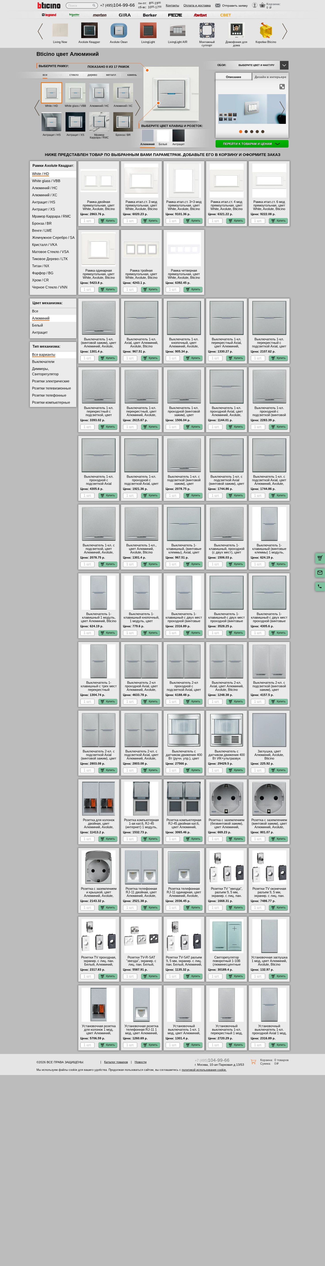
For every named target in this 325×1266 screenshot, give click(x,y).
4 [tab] (257, 131)
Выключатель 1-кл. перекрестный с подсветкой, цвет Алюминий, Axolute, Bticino (98, 415)
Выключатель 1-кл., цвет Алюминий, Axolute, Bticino (141, 548)
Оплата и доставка (197, 5)
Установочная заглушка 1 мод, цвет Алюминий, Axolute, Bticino (269, 961)
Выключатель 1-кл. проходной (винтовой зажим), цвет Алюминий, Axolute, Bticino (184, 415)
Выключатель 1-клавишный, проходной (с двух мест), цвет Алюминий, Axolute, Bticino (226, 552)
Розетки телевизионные (51, 388)
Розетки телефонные (49, 395)
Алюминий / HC (99, 106)
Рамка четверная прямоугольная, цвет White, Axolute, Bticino (184, 274)
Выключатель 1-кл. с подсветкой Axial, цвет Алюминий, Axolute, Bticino (269, 482)
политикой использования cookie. (204, 1069)
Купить (110, 220)
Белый (163, 144)
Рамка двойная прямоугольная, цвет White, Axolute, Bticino (99, 205)
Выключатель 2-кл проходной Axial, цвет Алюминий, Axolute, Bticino (141, 688)
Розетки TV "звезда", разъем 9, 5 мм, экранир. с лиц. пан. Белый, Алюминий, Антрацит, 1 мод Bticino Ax (226, 897)
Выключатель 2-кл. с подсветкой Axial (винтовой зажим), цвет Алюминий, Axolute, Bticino (98, 758)
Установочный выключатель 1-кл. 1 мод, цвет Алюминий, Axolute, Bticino (184, 1031)
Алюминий (147, 144)
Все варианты (43, 354)
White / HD (51, 106)
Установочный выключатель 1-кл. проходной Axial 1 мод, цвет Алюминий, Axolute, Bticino (269, 1033)
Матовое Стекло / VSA (50, 252)
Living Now (60, 42)
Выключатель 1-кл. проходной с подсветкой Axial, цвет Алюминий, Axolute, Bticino (141, 484)
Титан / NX (40, 266)
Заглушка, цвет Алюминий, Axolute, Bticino (269, 755)
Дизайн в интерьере (270, 77)
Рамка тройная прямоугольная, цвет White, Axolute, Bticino (141, 274)
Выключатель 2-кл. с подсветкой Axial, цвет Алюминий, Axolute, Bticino (141, 757)
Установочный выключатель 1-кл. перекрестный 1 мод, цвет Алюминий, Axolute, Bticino (227, 1033)
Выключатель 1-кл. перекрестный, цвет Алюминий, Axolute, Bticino (141, 413)
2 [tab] (246, 131)
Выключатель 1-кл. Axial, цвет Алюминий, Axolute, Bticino (141, 342)
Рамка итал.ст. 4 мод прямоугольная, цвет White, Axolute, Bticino (226, 205)
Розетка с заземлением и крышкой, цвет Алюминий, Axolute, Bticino (99, 894)
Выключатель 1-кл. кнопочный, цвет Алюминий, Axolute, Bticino (184, 344)
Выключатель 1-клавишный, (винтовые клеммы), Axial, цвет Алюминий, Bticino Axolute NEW (183, 552)
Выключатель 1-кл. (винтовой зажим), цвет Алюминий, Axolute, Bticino (98, 344)
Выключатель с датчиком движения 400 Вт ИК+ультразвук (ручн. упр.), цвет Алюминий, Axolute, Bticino (226, 760)
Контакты (172, 5)
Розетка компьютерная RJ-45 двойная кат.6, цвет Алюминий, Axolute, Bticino (183, 825)
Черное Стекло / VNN (49, 287)
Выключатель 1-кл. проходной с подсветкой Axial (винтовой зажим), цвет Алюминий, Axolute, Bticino (98, 485)
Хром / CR (40, 280)
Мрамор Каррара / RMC (99, 136)
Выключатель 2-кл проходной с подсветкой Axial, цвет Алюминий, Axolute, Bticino (184, 690)
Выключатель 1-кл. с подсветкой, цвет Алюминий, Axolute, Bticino (99, 550)
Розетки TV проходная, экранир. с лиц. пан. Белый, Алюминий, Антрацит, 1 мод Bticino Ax (98, 964)
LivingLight (148, 42)
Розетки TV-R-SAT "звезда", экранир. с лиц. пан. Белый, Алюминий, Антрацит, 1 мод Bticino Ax (141, 964)
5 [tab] (262, 131)
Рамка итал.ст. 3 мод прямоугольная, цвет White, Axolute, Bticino (141, 205)
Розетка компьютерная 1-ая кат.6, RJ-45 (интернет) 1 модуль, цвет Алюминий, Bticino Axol (141, 827)
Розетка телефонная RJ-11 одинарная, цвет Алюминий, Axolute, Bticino (184, 894)
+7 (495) (117, 5)
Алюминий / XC (123, 106)
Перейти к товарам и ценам (248, 144)
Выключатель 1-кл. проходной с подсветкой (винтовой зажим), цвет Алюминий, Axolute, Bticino (269, 416)
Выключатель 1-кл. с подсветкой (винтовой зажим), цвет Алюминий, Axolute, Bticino (184, 484)
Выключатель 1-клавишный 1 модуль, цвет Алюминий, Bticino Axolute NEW (98, 619)
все (45, 74)
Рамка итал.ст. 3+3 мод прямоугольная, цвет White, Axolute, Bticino (184, 205)
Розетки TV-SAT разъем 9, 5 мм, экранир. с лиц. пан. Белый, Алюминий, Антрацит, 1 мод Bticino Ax (184, 964)
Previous (40, 31)
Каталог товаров (116, 1062)
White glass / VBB (75, 106)
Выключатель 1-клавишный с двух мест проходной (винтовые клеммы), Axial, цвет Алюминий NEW (226, 621)
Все (35, 311)
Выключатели (43, 362)
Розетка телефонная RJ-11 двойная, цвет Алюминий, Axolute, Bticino (141, 894)
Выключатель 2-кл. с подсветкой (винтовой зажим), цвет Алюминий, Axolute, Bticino (269, 690)
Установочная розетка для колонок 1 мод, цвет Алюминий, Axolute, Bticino (99, 1031)
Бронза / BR (123, 135)
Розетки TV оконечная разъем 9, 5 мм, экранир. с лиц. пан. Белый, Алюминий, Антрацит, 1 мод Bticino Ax (269, 897)
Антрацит (178, 144)
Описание (233, 77)
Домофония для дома (236, 43)
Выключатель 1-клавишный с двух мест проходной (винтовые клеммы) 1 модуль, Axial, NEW (184, 621)
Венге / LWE (42, 230)
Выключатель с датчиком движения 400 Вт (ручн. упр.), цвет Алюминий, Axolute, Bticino (184, 758)
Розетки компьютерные (51, 402)
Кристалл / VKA (44, 245)
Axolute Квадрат (89, 42)
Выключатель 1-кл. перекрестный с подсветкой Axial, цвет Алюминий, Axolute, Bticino (269, 346)
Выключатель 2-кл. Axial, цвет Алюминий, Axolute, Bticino (226, 686)
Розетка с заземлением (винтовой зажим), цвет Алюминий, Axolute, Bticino (269, 825)
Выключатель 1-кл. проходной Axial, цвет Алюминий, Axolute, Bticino (226, 413)
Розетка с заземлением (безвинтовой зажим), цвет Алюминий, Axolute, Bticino (226, 825)
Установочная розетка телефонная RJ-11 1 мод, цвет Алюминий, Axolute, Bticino (141, 1031)
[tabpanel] (252, 109)
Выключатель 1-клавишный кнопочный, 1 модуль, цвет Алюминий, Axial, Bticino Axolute (141, 621)
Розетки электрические (50, 381)
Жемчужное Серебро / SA (53, 238)
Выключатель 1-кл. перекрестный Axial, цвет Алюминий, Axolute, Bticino (226, 344)
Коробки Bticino (266, 42)
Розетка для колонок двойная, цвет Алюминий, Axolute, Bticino (99, 825)
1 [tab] (240, 131)
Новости (141, 1062)
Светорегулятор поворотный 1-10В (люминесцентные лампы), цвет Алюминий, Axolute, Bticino (226, 966)
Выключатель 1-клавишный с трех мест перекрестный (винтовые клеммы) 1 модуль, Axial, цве (99, 690)
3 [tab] (251, 131)
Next (284, 31)
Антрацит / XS (75, 135)
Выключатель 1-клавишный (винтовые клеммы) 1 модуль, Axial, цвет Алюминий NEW (269, 552)
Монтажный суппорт (207, 43)
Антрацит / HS (52, 135)
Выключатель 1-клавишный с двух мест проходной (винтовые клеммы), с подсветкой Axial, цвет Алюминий (269, 621)
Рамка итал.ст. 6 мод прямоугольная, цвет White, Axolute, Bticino (269, 205)
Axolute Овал (119, 42)
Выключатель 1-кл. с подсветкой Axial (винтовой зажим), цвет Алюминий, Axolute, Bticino (226, 484)
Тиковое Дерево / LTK (50, 259)
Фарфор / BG (42, 273)
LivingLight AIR (177, 42)
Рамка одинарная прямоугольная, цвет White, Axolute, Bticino (99, 274)
